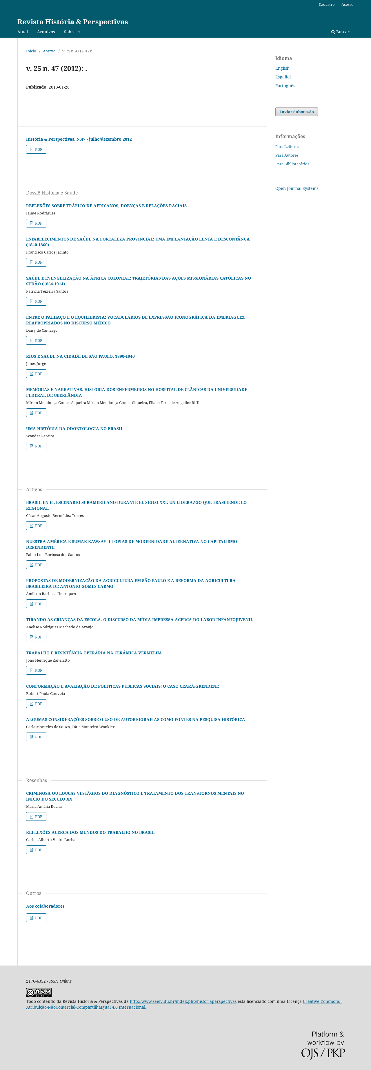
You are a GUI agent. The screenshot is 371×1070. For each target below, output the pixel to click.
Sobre (70, 31)
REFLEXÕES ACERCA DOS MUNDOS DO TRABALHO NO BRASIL (90, 832)
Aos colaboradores (45, 906)
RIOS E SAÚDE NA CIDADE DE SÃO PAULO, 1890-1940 (80, 356)
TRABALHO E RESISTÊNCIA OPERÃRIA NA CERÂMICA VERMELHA (94, 653)
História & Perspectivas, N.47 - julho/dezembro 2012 (79, 139)
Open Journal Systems (296, 188)
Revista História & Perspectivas (72, 21)
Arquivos (46, 31)
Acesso (347, 4)
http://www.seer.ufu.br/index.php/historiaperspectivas (183, 1001)
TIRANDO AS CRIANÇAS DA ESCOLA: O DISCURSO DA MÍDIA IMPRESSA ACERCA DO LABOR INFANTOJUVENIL (139, 619)
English (282, 68)
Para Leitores (287, 146)
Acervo (49, 51)
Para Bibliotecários (292, 163)
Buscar (342, 31)
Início (31, 51)
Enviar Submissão (296, 111)
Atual (22, 31)
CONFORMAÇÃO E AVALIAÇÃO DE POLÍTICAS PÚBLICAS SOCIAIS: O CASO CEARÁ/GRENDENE (122, 686)
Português (285, 85)
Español (283, 77)
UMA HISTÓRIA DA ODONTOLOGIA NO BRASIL (74, 428)
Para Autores (287, 155)
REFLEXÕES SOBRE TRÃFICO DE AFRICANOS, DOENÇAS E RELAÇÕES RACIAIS (106, 205)
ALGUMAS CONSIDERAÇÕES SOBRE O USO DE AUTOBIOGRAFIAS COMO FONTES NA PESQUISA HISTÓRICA (135, 719)
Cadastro (327, 4)
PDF (38, 149)
